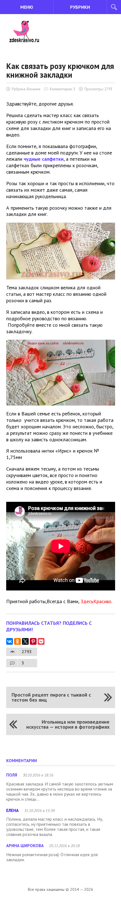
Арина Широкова (25, 845)
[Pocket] (41, 641)
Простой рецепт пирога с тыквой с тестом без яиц (51, 697)
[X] (25, 641)
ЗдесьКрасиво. (96, 601)
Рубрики (80, 7)
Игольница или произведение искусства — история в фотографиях (67, 724)
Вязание (34, 89)
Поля (11, 775)
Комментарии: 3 (62, 89)
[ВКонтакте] (9, 641)
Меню (26, 7)
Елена (12, 810)
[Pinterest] (33, 641)
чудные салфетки (44, 159)
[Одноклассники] (17, 641)
